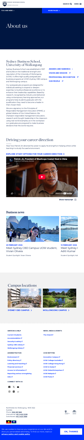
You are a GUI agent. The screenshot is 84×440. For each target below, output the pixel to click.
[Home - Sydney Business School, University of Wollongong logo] (14, 4)
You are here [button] (7, 10)
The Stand (47, 335)
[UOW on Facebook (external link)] (9, 387)
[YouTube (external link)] (18, 387)
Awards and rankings (59, 69)
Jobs (9, 377)
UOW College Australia (52, 360)
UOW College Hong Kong (53, 364)
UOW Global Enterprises (52, 370)
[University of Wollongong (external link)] (67, 412)
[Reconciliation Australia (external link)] (74, 412)
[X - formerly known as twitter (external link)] (14, 387)
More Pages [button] (53, 10)
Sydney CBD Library (15, 345)
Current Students (14, 335)
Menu (76, 4)
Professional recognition (62, 77)
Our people (54, 81)
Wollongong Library (15, 348)
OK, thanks (71, 431)
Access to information (16, 370)
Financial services (14, 367)
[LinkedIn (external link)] (14, 392)
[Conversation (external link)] (18, 392)
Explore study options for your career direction (34, 154)
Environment (12, 357)
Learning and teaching (16, 364)
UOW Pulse (47, 377)
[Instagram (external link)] (9, 392)
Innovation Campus (50, 357)
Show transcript (66, 200)
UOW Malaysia (48, 373)
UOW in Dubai (48, 367)
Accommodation (13, 338)
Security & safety (14, 341)
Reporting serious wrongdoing (19, 373)
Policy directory (13, 360)
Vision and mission (58, 73)
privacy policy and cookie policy (16, 434)
